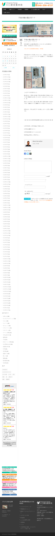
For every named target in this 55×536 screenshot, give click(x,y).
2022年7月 (5, 133)
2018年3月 (5, 223)
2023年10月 (6, 119)
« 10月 (5, 67)
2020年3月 (5, 177)
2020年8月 (5, 165)
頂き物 (4, 363)
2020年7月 (5, 168)
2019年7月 (5, 191)
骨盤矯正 (7, 379)
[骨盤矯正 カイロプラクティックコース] (9, 487)
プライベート (6, 328)
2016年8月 (5, 268)
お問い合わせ (6, 12)
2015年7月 (5, 298)
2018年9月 (5, 212)
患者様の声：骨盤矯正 (6, 510)
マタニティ (5, 330)
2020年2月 (5, 179)
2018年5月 (5, 219)
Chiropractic (5, 369)
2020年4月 (5, 174)
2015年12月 (6, 286)
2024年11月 (6, 100)
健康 (4, 337)
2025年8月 (5, 86)
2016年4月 (5, 277)
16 (3, 61)
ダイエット (5, 325)
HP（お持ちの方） (29, 191)
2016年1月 (5, 284)
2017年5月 (5, 247)
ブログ (43, 9)
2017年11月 (6, 233)
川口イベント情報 (7, 342)
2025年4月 (5, 95)
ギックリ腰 (5, 374)
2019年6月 (5, 193)
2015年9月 (5, 293)
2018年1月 (5, 228)
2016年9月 (5, 265)
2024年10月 (6, 102)
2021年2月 (5, 151)
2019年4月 (5, 196)
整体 (3, 376)
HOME (4, 9)
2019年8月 (5, 188)
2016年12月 (6, 258)
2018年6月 (5, 216)
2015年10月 (6, 291)
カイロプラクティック (8, 318)
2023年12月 (6, 114)
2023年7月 (5, 123)
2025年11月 (6, 79)
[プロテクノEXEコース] (9, 495)
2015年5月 (5, 303)
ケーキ (10, 374)
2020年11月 (6, 158)
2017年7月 (5, 242)
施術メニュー (12, 9)
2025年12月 (6, 77)
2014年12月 (6, 310)
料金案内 (20, 9)
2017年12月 (6, 230)
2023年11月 (6, 116)
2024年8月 (5, 105)
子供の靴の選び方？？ (32, 40)
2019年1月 (5, 202)
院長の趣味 (11, 505)
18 (7, 61)
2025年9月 (5, 84)
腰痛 (4, 358)
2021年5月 (5, 144)
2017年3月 (5, 251)
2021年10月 (6, 135)
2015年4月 (5, 305)
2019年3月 (5, 198)
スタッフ (29, 41)
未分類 (4, 351)
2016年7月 (5, 270)
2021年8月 (5, 140)
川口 (13, 374)
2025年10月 (6, 81)
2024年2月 (5, 109)
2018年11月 (6, 207)
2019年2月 (5, 200)
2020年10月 (6, 161)
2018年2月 (5, 226)
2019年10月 (6, 184)
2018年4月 (5, 221)
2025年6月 (5, 91)
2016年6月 (5, 272)
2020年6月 (5, 170)
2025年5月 (5, 93)
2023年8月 (5, 121)
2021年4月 (5, 147)
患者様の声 (5, 346)
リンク (22, 524)
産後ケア (5, 353)
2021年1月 (5, 154)
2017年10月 (6, 235)
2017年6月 (5, 244)
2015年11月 (6, 289)
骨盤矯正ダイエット (25, 509)
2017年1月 (5, 256)
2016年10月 (6, 263)
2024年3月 (5, 107)
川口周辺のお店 (7, 344)
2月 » (13, 67)
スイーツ (5, 323)
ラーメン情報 (6, 332)
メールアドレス (28, 184)
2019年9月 (5, 186)
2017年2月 (5, 254)
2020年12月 (6, 156)
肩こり (4, 356)
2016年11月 (6, 261)
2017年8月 (5, 240)
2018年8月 (5, 214)
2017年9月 (5, 237)
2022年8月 (5, 130)
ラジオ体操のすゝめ (6, 514)
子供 (4, 339)
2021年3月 (5, 149)
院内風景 (5, 360)
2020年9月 (5, 163)
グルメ (4, 321)
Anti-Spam (47, 193)
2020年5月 (5, 172)
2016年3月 (5, 279)
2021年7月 (5, 142)
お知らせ (5, 316)
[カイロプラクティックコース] (9, 472)
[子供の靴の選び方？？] (36, 30)
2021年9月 (5, 137)
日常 (4, 349)
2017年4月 (5, 249)
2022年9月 (5, 128)
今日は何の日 (6, 335)
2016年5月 (5, 275)
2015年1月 (5, 307)
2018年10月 (6, 209)
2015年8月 (5, 296)
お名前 (48, 176)
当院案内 (26, 9)
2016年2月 (5, 282)
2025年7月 (5, 88)
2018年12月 (6, 205)
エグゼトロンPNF (24, 515)
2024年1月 (5, 112)
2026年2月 (5, 74)
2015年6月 (5, 300)
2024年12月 (6, 98)
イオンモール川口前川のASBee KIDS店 (33, 48)
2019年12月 (6, 182)
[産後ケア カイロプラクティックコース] (9, 480)
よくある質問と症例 (35, 9)
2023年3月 (5, 126)
